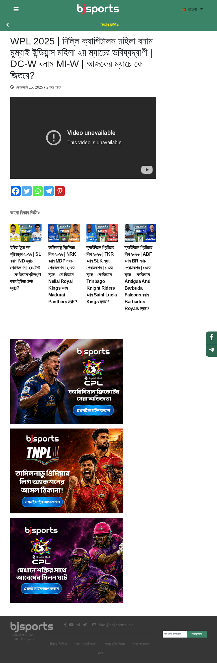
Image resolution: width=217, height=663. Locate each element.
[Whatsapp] (38, 191)
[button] (16, 9)
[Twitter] (27, 191)
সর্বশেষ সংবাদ (141, 644)
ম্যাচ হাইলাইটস (115, 644)
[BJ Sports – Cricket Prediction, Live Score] (98, 9)
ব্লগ (100, 653)
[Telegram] (49, 191)
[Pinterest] (60, 191)
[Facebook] (16, 191)
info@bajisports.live (116, 625)
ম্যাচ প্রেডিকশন (85, 644)
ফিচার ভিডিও (110, 24)
